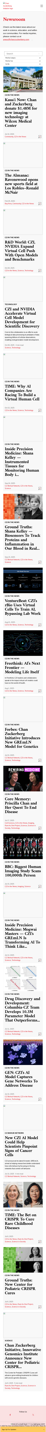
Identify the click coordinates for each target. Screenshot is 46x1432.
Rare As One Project (12, 825)
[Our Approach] (9, 6)
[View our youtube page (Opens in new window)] (39, 1414)
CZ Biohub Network (12, 486)
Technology (29, 270)
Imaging (31, 823)
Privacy (27, 1426)
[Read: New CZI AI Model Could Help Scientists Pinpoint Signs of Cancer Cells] (23, 1142)
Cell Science (9, 823)
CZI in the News (20, 137)
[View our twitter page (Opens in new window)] (33, 1414)
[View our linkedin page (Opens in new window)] (27, 1414)
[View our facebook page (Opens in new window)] (10, 1414)
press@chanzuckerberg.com (16, 39)
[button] (23, 57)
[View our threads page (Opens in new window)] (21, 1414)
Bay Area (8, 204)
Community (9, 137)
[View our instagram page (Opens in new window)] (15, 1414)
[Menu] (41, 6)
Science (21, 270)
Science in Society (19, 1242)
